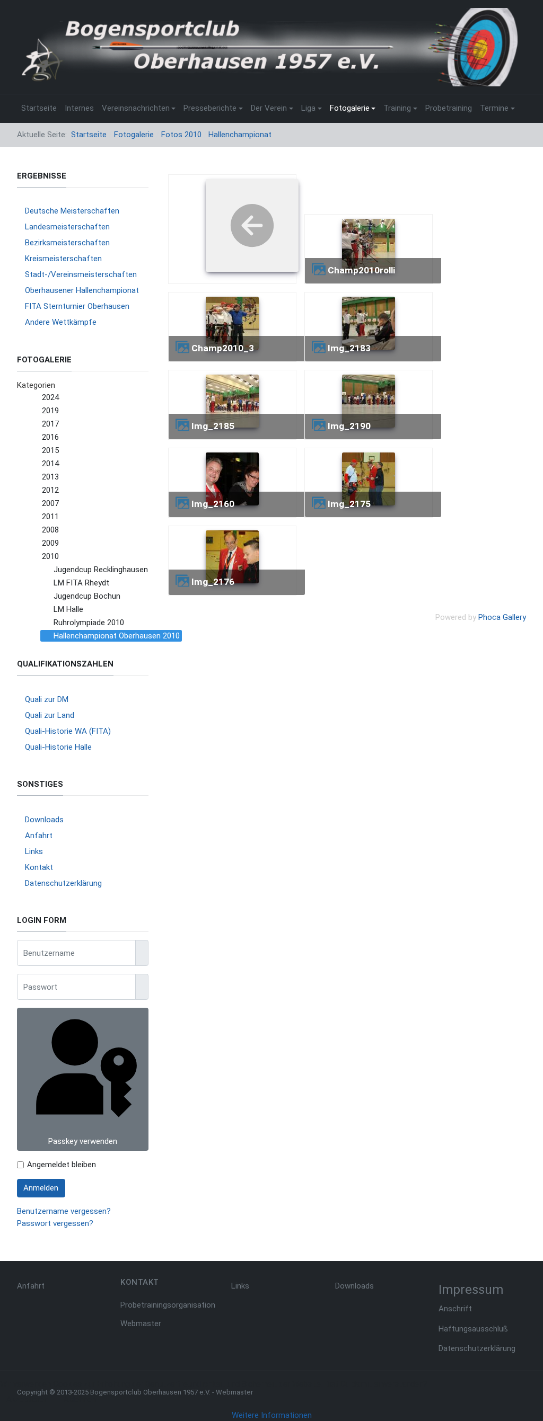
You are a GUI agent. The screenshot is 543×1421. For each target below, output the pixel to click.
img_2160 (212, 504)
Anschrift (455, 1308)
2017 (50, 424)
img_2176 (212, 581)
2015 (50, 450)
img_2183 (349, 348)
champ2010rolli (361, 270)
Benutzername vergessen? (64, 1211)
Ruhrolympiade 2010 (89, 622)
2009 (50, 543)
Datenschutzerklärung (477, 1348)
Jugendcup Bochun (87, 596)
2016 (50, 437)
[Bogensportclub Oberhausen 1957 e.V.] (267, 46)
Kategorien (36, 385)
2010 (50, 556)
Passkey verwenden (82, 1141)
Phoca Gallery (502, 617)
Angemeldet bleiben (61, 1164)
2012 (50, 490)
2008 (50, 530)
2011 (50, 516)
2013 (50, 477)
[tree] (82, 517)
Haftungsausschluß (473, 1329)
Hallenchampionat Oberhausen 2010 (117, 636)
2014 (50, 463)
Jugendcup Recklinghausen (101, 569)
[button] (139, 109)
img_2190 (349, 426)
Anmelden (40, 1188)
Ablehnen (80, 1399)
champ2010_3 (222, 348)
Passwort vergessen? (55, 1223)
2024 (50, 397)
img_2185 (212, 426)
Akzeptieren (27, 1399)
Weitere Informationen (272, 1415)
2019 (50, 410)
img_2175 (349, 504)
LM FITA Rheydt (81, 583)
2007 (50, 503)
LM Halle (68, 609)
